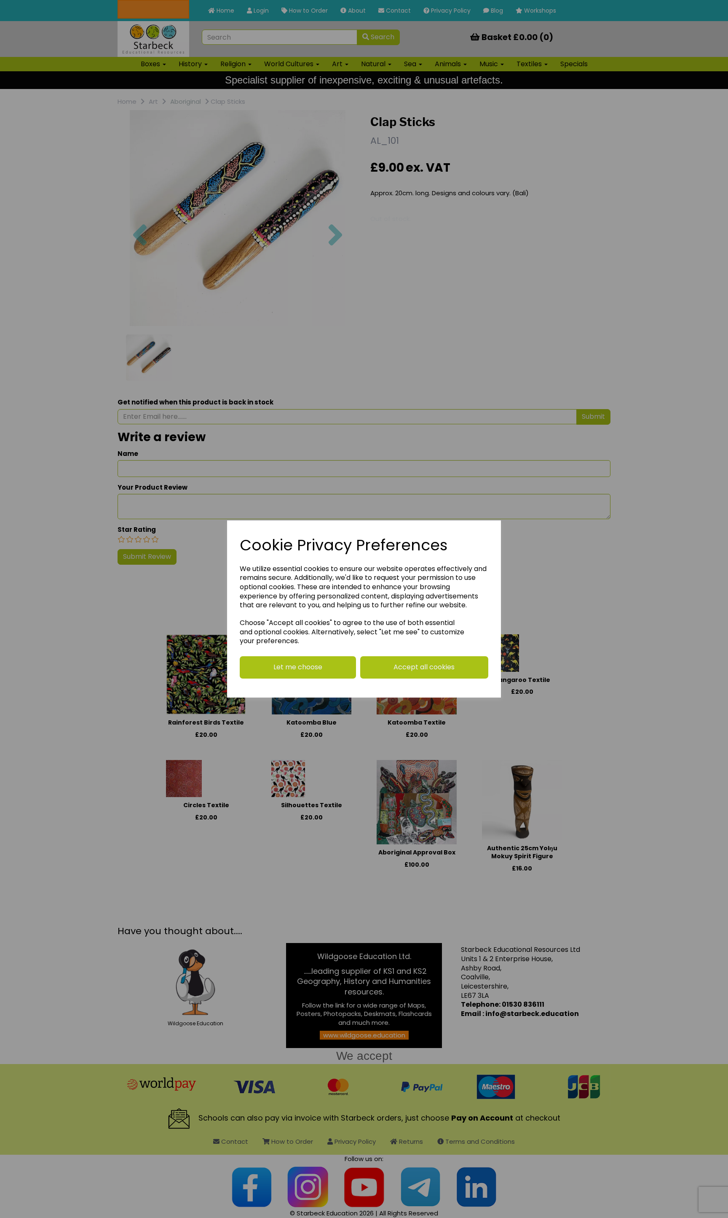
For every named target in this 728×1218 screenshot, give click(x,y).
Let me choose (297, 667)
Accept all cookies (424, 667)
